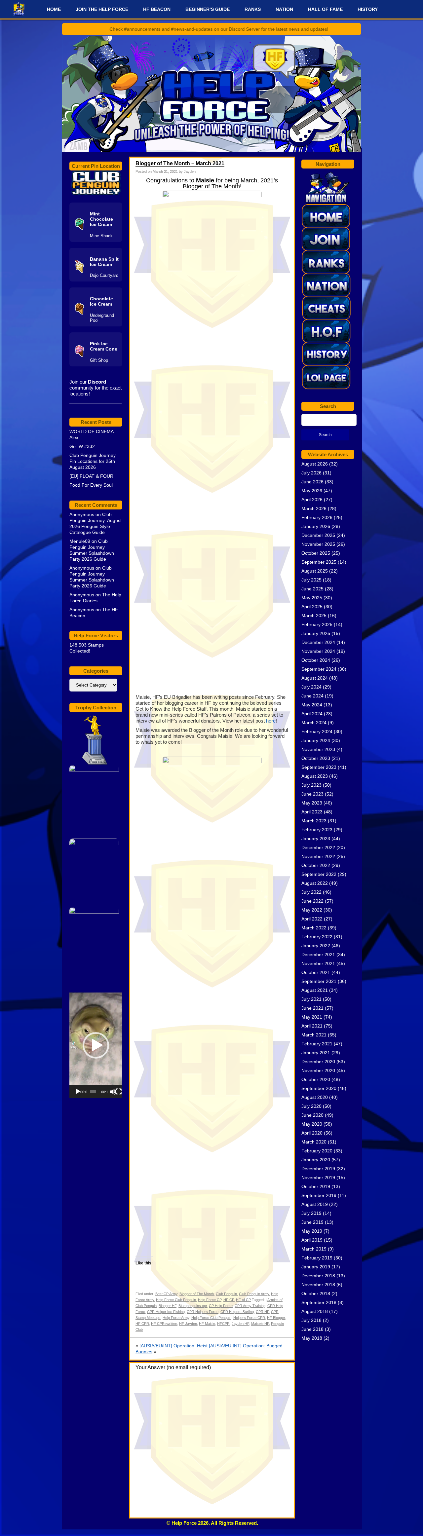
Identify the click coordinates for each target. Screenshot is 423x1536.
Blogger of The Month (196, 1294)
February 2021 (316, 1043)
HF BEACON (157, 9)
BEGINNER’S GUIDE (207, 9)
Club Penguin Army (254, 1294)
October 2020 (315, 1079)
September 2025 (318, 562)
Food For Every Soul (91, 485)
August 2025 (314, 571)
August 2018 (314, 1311)
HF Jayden (188, 1324)
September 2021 (318, 981)
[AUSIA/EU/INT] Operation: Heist (173, 1345)
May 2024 (311, 704)
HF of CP (243, 1300)
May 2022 (311, 910)
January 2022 (315, 945)
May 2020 (311, 1124)
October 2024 (315, 660)
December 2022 (318, 847)
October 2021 (315, 972)
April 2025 (312, 606)
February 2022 (316, 936)
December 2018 (318, 1275)
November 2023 (318, 749)
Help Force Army (176, 1318)
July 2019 (311, 1213)
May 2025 (311, 597)
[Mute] (113, 1091)
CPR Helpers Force (202, 1312)
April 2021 (312, 1026)
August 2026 (314, 464)
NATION (284, 9)
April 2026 (312, 499)
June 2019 (312, 1222)
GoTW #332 (82, 446)
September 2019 (318, 1195)
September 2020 (318, 1088)
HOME (54, 9)
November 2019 (318, 1177)
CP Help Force (221, 1306)
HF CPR (142, 1324)
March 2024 (314, 722)
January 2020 (315, 1159)
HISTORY (368, 9)
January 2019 (315, 1266)
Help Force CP (209, 1300)
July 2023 (311, 785)
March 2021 (314, 1034)
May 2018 (311, 1338)
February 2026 (316, 517)
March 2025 (314, 615)
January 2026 (315, 526)
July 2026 (311, 472)
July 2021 (311, 999)
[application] (95, 1045)
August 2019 (314, 1204)
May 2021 (311, 1017)
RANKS (253, 9)
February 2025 (316, 624)
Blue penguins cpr (192, 1306)
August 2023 (314, 776)
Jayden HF (240, 1324)
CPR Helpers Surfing (237, 1312)
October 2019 (315, 1186)
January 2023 (315, 838)
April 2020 (312, 1133)
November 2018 (318, 1284)
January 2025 (315, 633)
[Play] (78, 1091)
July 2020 (311, 1106)
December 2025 (318, 535)
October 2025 (315, 553)
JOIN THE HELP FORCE (102, 9)
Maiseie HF (260, 1324)
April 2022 (312, 918)
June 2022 (312, 901)
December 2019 (318, 1168)
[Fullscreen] (118, 1091)
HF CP (228, 1300)
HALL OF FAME (325, 9)
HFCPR (223, 1324)
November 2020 (318, 1070)
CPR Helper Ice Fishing (166, 1312)
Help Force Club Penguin (176, 1300)
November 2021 (318, 963)
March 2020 (314, 1141)
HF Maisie (207, 1324)
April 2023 (312, 811)
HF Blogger (276, 1318)
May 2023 (311, 802)
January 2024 (315, 740)
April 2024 (312, 713)
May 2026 (311, 490)
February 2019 (316, 1257)
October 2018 (315, 1293)
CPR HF (262, 1312)
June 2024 (312, 695)
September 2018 (318, 1302)
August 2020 (314, 1097)
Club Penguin (226, 1294)
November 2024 (318, 651)
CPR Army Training (250, 1306)
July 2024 (311, 687)
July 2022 (311, 892)
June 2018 (312, 1329)
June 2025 (312, 588)
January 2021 (315, 1052)
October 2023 (315, 758)
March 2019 (314, 1249)
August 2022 (314, 883)
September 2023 (318, 767)
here (271, 721)
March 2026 (314, 508)
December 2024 (318, 642)
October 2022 (315, 865)
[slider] (93, 1091)
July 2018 (311, 1320)
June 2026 (312, 481)
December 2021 (318, 954)
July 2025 (311, 579)
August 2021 (314, 990)
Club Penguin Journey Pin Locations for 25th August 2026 (92, 461)
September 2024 (318, 669)
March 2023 (314, 820)
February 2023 (316, 829)
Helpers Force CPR (249, 1318)
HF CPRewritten (164, 1324)
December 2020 (318, 1061)
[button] (96, 1045)
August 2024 (314, 678)
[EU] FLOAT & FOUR (91, 476)
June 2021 (312, 1008)
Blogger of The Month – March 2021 (179, 163)
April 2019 (312, 1240)
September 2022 (318, 874)
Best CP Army (166, 1294)
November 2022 (318, 856)
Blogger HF (167, 1306)
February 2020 (316, 1150)
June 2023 (312, 794)
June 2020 (312, 1115)
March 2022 (314, 927)
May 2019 (311, 1231)
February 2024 (316, 731)
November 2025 (318, 544)
